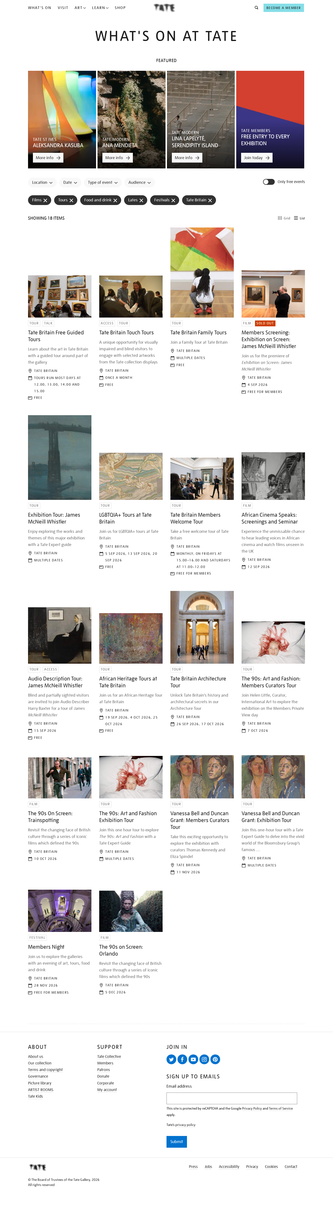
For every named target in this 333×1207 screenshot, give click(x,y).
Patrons (103, 1069)
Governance (38, 1076)
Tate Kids (35, 1096)
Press (193, 1166)
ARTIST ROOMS (40, 1089)
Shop (120, 7)
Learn (98, 7)
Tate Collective (109, 1056)
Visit (63, 7)
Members (105, 1063)
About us (35, 1056)
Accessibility (229, 1166)
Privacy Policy (252, 1108)
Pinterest (215, 1059)
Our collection (39, 1063)
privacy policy (185, 1125)
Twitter (171, 1059)
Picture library (39, 1083)
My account (107, 1089)
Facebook (182, 1059)
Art (79, 7)
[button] (255, 8)
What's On (39, 7)
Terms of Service (281, 1108)
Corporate (105, 1083)
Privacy (252, 1166)
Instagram (204, 1059)
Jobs (208, 1166)
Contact (291, 1166)
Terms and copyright (45, 1069)
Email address (179, 1086)
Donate (103, 1076)
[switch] (269, 181)
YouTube (193, 1059)
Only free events (291, 182)
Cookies (271, 1166)
